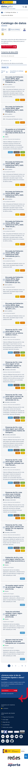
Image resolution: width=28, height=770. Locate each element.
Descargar (3, 71)
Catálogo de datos (10, 12)
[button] (26, 6)
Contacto (5, 708)
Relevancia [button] (6, 60)
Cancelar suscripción (7, 693)
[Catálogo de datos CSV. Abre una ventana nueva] (2, 33)
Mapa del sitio (6, 722)
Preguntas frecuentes (8, 717)
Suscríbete (5, 690)
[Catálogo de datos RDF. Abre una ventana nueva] (24, 29)
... (18, 666)
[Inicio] (8, 7)
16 (22, 666)
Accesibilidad (6, 724)
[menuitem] (8, 708)
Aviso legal (5, 719)
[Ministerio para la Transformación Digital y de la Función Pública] (8, 2)
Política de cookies (7, 727)
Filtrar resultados (7, 46)
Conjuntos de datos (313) (9, 52)
